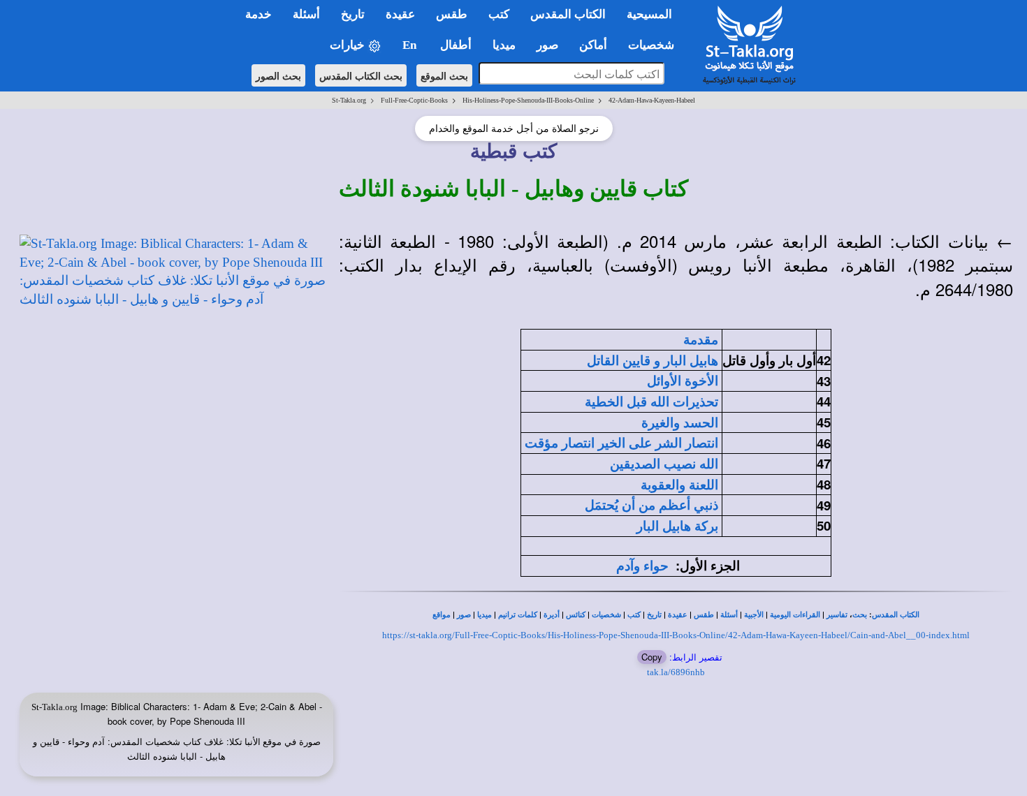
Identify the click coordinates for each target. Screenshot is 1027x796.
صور (464, 615)
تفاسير (836, 615)
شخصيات (606, 615)
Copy (651, 656)
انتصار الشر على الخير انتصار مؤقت (621, 443)
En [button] (410, 45)
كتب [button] (498, 14)
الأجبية (754, 615)
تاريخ (654, 615)
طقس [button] (451, 14)
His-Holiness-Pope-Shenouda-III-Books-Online (528, 100)
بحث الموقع (444, 75)
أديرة (552, 615)
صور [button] (547, 45)
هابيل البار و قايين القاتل (652, 360)
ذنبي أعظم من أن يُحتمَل (651, 505)
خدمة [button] (258, 14)
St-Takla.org (349, 100)
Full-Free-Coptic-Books (414, 100)
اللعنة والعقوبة (679, 485)
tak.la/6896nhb (676, 672)
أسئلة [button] (306, 14)
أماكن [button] (593, 45)
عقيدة (677, 615)
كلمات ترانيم (517, 615)
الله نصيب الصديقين (664, 464)
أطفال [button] (456, 45)
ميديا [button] (504, 45)
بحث (859, 615)
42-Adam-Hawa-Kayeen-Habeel (652, 100)
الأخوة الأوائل (682, 381)
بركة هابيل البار (677, 526)
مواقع (441, 615)
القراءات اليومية (795, 615)
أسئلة (729, 615)
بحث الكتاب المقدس (360, 75)
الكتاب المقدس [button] (568, 14)
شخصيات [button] (655, 45)
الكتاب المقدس (895, 615)
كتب (634, 615)
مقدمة (700, 339)
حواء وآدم (642, 566)
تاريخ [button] (353, 14)
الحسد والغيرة (679, 422)
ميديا (484, 615)
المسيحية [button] (649, 14)
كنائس (575, 615)
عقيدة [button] (400, 14)
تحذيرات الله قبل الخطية (651, 402)
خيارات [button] (348, 45)
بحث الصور (278, 75)
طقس (704, 615)
